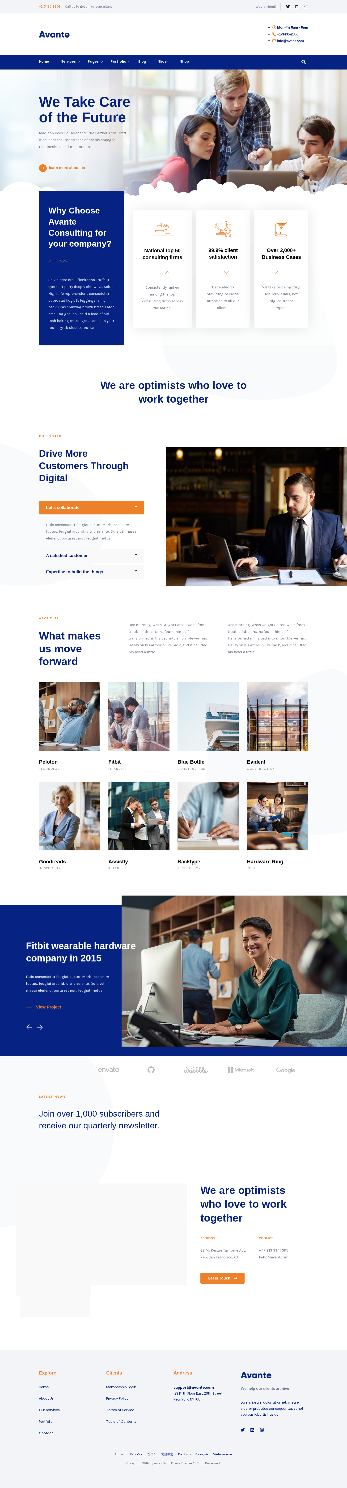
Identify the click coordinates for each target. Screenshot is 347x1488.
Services (68, 61)
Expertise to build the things (74, 572)
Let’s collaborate (63, 507)
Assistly (118, 862)
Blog (142, 61)
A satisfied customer (67, 555)
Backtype (189, 862)
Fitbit (114, 762)
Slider (163, 61)
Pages (93, 61)
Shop (184, 61)
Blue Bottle (191, 762)
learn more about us (67, 168)
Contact (46, 1433)
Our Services (49, 1410)
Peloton (48, 762)
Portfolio (118, 61)
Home (44, 61)
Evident (256, 762)
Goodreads (52, 862)
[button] (91, 508)
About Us (46, 1398)
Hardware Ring (265, 862)
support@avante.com (194, 1387)
